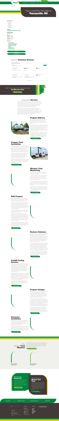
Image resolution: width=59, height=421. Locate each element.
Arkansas (33, 408)
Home (11, 5)
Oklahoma (33, 412)
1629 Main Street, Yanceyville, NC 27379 (14, 30)
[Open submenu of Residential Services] (28, 3)
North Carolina (34, 411)
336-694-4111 (27, 414)
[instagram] (12, 410)
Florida (33, 409)
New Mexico (33, 410)
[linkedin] (14, 410)
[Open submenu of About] (41, 3)
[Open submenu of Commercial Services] (35, 3)
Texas (32, 413)
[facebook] (11, 410)
